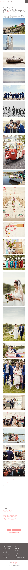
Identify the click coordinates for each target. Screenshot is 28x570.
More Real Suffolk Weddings (14, 532)
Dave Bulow (4, 509)
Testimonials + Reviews (18, 549)
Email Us (16, 546)
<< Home (4, 506)
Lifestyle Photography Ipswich (7, 547)
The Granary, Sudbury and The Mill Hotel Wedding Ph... (10, 516)
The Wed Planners (9, 11)
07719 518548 (15, 563)
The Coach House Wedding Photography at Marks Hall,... (10, 514)
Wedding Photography (8, 482)
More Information (17, 548)
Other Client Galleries (17, 554)
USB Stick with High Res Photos (6, 554)
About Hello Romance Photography (7, 546)
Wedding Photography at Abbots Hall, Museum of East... (10, 515)
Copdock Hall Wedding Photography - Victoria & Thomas (10, 520)
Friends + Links (17, 550)
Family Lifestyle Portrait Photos (6, 548)
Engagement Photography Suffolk (7, 549)
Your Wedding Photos (17, 553)
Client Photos (16, 552)
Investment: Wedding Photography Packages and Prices (7, 551)
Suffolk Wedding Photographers (7, 545)
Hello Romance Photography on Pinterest (20, 557)
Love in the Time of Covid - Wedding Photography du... (10, 513)
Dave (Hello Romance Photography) (7, 511)
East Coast (11, 481)
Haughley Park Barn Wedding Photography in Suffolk (10, 518)
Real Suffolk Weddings (6, 556)
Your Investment (5, 552)
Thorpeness (19, 481)
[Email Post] (3, 486)
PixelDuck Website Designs (16, 566)
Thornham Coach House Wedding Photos (8, 519)
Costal (9, 481)
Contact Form (16, 545)
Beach (5, 481)
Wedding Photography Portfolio (7, 557)
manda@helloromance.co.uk (14, 562)
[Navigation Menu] (26, 1)
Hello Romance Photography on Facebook (20, 556)
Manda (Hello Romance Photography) (8, 510)
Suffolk (17, 481)
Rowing (15, 481)
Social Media (16, 555)
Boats (7, 481)
